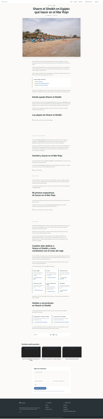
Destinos (47, 407)
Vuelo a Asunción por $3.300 (72, 358)
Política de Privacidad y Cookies (69, 411)
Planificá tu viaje (48, 409)
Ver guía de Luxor (51, 291)
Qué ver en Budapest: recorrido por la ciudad (31, 359)
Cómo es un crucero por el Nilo (41, 85)
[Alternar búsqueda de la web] (101, 1)
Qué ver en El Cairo (39, 81)
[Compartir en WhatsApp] (56, 335)
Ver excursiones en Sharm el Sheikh (61, 322)
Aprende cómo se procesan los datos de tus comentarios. (55, 391)
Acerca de (65, 405)
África (51, 5)
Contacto (65, 407)
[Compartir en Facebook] (53, 335)
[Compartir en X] (51, 335)
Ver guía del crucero (39, 290)
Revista (46, 405)
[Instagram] (20, 412)
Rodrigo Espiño (49, 15)
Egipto (54, 5)
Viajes (49, 5)
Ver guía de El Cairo (52, 277)
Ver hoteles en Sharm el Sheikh (41, 322)
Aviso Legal (65, 409)
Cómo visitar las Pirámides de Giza (42, 83)
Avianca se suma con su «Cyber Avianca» (51, 358)
